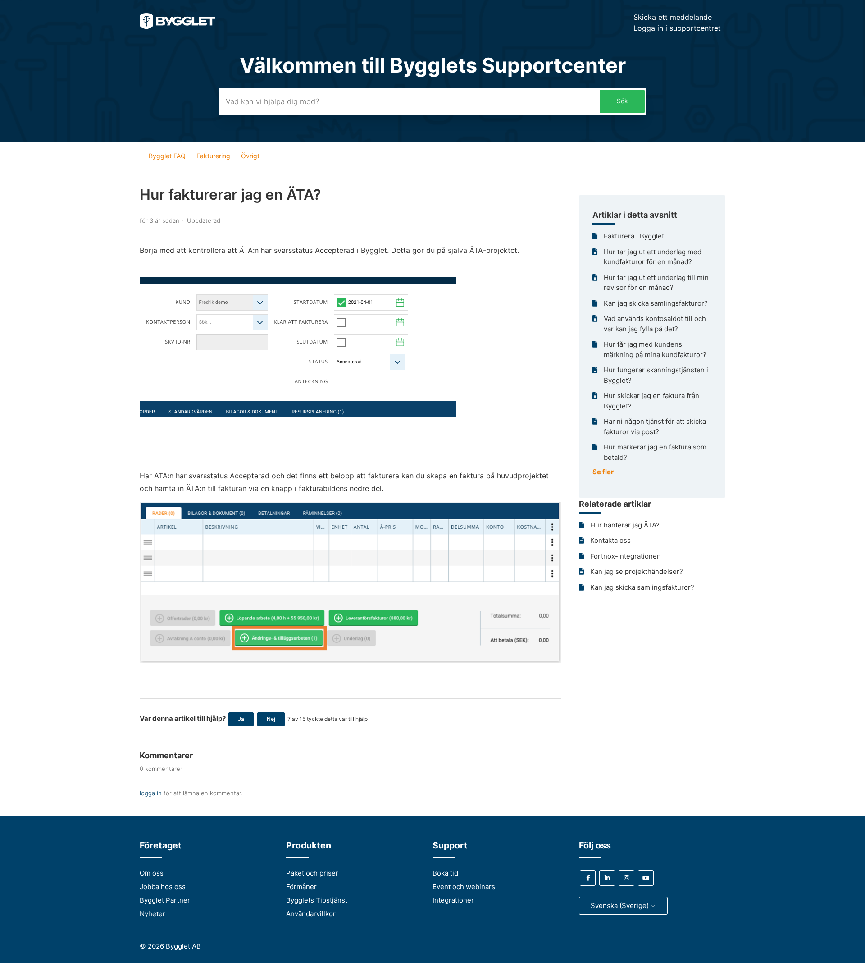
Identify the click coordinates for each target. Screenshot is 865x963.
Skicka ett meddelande (672, 17)
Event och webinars (463, 886)
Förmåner (301, 886)
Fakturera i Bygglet (634, 236)
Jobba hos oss (163, 886)
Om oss (152, 873)
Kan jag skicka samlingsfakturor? (656, 303)
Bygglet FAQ (167, 156)
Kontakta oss (610, 540)
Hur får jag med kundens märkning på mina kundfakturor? (655, 349)
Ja (241, 718)
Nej (271, 718)
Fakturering (213, 156)
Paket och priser (312, 873)
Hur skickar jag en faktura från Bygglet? (651, 400)
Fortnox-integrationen (625, 556)
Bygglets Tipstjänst (316, 900)
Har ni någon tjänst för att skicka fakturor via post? (655, 426)
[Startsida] (177, 27)
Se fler (603, 472)
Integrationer (453, 900)
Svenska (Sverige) (621, 905)
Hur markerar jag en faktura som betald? (655, 452)
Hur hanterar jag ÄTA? (625, 525)
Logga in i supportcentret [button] (677, 27)
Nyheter (152, 913)
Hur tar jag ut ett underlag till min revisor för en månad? (656, 282)
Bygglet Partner (165, 900)
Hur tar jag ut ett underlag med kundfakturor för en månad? (652, 257)
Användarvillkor (311, 913)
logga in (151, 793)
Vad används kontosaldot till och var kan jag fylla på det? (655, 323)
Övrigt (250, 156)
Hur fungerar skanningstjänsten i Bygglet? (656, 375)
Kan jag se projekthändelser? (636, 571)
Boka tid (445, 873)
